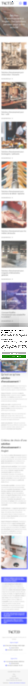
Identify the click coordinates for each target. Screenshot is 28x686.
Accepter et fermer (14, 356)
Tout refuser (15, 1)
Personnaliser (14, 353)
